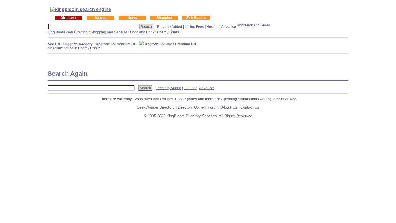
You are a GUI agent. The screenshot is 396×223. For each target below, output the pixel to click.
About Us (229, 107)
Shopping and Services (109, 32)
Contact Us (249, 107)
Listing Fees (194, 27)
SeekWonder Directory (156, 107)
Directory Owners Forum (198, 107)
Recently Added (169, 27)
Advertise (228, 27)
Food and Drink (142, 32)
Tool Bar (190, 88)
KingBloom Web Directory (68, 32)
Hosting (212, 27)
